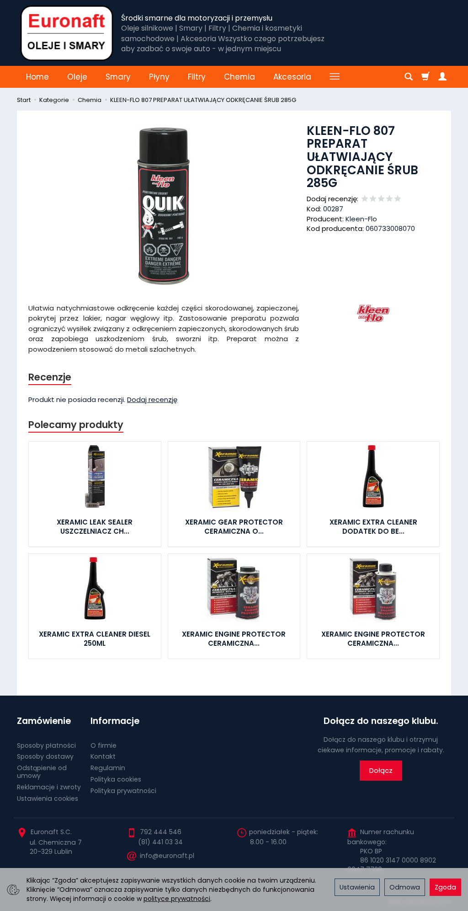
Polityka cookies (115, 779)
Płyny (159, 76)
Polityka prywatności (123, 790)
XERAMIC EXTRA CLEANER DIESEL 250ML (94, 638)
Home (37, 76)
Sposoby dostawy (45, 756)
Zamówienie (44, 721)
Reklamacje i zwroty (49, 787)
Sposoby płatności (46, 745)
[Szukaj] (408, 77)
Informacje (114, 721)
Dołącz (381, 770)
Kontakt (103, 756)
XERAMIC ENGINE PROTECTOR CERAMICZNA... (234, 638)
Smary (118, 76)
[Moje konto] (442, 77)
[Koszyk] (425, 77)
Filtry (197, 76)
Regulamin (107, 767)
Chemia (239, 76)
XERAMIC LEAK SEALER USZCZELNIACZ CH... (95, 526)
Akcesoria (292, 76)
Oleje (77, 76)
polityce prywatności (177, 898)
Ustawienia (357, 887)
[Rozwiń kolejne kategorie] (334, 77)
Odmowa (404, 887)
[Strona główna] (67, 33)
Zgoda (445, 887)
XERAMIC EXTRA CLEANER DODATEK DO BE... (373, 526)
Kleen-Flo (361, 219)
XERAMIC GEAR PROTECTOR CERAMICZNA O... (234, 526)
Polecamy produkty (75, 424)
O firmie (103, 745)
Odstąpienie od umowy (42, 771)
